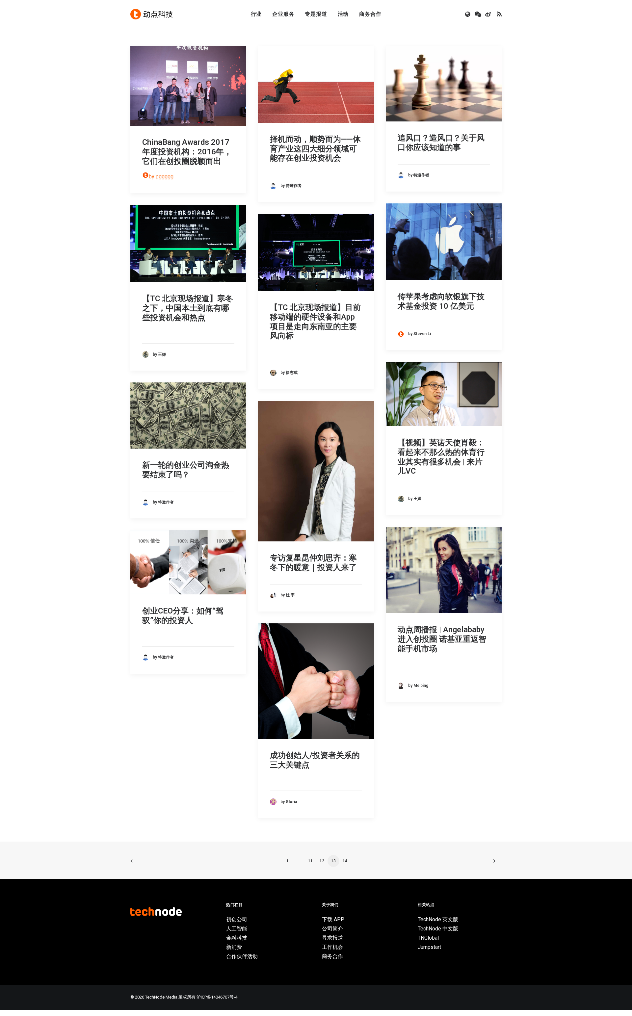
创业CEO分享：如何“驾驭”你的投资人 (183, 615)
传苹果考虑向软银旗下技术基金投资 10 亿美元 (441, 301)
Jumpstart (429, 947)
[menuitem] (256, 14)
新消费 (234, 947)
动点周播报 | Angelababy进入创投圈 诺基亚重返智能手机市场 (442, 639)
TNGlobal (428, 938)
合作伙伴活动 (242, 956)
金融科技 (236, 938)
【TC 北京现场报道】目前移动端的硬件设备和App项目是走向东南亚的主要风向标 (315, 321)
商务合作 (370, 14)
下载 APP (333, 919)
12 (322, 861)
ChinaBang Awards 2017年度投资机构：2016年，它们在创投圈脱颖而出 (187, 152)
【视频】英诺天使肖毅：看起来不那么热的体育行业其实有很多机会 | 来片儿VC (441, 457)
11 (310, 861)
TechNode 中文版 (438, 928)
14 (345, 861)
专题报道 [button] (316, 14)
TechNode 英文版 (438, 919)
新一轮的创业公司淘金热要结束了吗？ (185, 469)
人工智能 (236, 928)
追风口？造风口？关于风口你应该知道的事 (441, 142)
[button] (468, 14)
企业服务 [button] (283, 14)
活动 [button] (343, 14)
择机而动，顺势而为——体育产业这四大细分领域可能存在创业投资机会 (315, 149)
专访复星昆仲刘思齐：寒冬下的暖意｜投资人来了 (313, 562)
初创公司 (236, 919)
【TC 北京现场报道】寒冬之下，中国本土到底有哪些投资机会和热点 (187, 308)
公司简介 (332, 928)
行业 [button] (256, 14)
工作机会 (332, 947)
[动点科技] (151, 14)
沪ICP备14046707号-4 (217, 997)
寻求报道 (332, 938)
